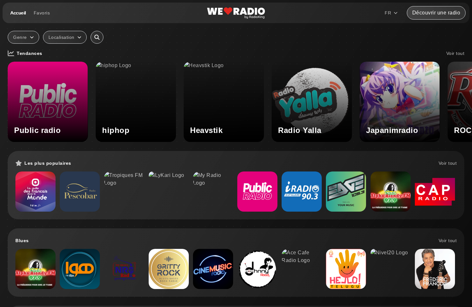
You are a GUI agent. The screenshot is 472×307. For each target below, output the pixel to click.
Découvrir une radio (436, 12)
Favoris (42, 12)
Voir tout (455, 53)
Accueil (18, 12)
